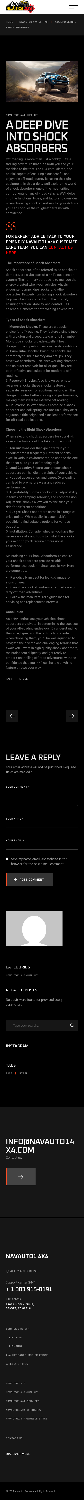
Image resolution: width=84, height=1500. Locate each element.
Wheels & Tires (17, 1364)
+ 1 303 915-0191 (29, 1289)
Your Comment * (17, 787)
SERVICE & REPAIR (17, 1329)
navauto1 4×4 (16, 1383)
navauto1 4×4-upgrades (23, 1410)
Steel (23, 679)
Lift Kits (15, 1337)
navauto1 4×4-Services (23, 1401)
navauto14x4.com (24, 1491)
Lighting (15, 1346)
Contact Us (14, 1438)
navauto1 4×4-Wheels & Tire (26, 1419)
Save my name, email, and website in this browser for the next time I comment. (39, 861)
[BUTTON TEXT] (21, 1176)
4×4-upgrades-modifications (27, 1355)
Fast (9, 679)
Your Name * (14, 819)
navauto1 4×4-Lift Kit (34, 22)
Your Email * (15, 840)
